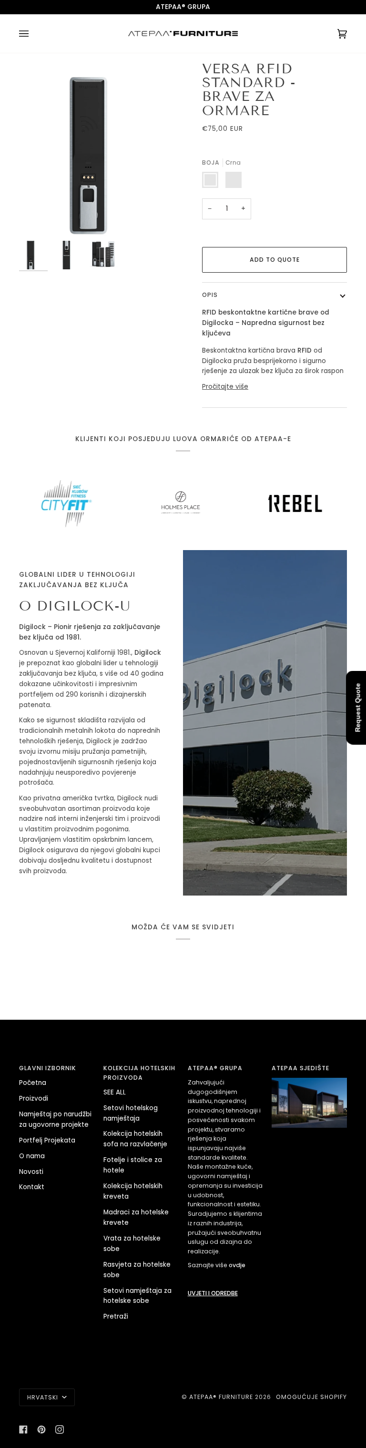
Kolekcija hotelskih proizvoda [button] (139, 1073)
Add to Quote (275, 260)
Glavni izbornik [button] (47, 1068)
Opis (210, 295)
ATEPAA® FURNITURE (221, 1397)
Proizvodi (33, 1098)
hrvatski (43, 1397)
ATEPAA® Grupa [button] (215, 1068)
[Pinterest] (41, 1429)
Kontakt (31, 1187)
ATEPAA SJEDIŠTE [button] (300, 1068)
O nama (32, 1156)
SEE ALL (114, 1092)
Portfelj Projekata (47, 1140)
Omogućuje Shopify (311, 1397)
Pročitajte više (225, 386)
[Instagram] (59, 1429)
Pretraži (115, 1316)
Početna (32, 1082)
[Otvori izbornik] (33, 33)
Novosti (31, 1171)
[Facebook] (23, 1429)
